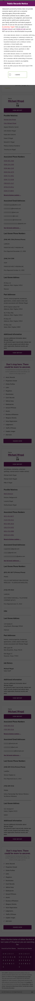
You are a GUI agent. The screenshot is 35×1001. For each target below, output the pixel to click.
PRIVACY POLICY (7, 29)
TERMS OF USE (21, 29)
